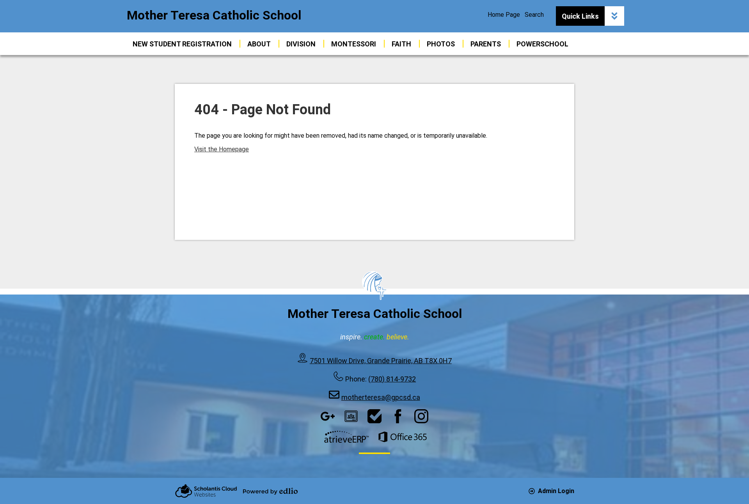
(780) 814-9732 (392, 379)
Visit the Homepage (221, 149)
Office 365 (402, 437)
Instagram (421, 416)
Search (534, 14)
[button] (259, 43)
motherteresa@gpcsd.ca (380, 397)
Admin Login (556, 491)
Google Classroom (351, 416)
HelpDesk (374, 416)
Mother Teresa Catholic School (214, 15)
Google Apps (327, 416)
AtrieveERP (346, 437)
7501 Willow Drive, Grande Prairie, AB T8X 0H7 (381, 361)
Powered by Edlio (270, 491)
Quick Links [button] (580, 16)
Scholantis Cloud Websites (206, 491)
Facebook (398, 416)
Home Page (504, 14)
